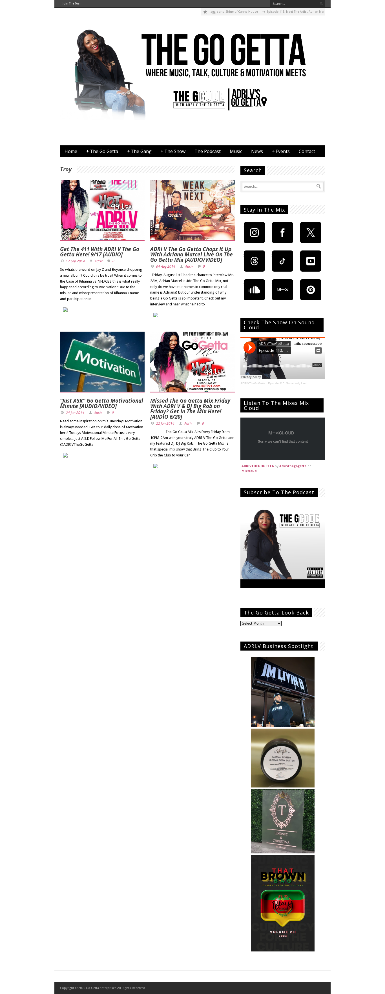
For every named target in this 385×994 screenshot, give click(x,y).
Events (281, 151)
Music (236, 151)
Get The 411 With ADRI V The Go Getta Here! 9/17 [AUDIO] (99, 251)
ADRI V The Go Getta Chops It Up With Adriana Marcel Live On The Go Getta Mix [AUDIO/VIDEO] (191, 254)
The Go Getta (102, 151)
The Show (173, 151)
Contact (307, 151)
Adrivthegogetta (293, 466)
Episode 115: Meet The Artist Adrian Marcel (279, 12)
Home (71, 151)
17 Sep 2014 (75, 261)
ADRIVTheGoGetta (252, 383)
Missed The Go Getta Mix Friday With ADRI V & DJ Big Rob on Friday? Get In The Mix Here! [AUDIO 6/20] (190, 408)
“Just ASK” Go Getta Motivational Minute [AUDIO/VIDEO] (101, 403)
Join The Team (73, 3)
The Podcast (207, 151)
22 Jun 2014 (165, 423)
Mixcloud (249, 471)
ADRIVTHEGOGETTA (258, 466)
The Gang (139, 151)
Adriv (98, 261)
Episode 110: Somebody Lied (287, 383)
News (257, 151)
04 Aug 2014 (165, 267)
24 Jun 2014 (75, 413)
